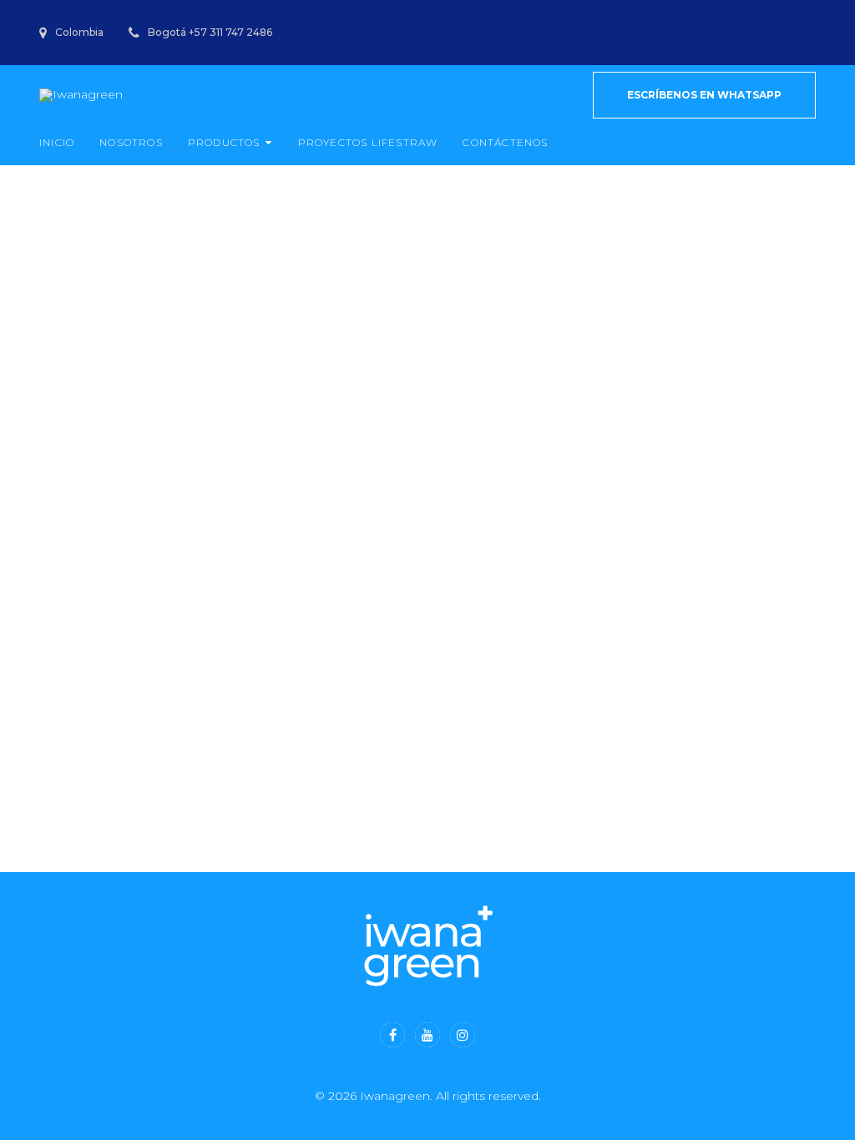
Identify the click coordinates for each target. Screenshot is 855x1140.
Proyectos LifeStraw (368, 142)
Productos (224, 142)
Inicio (56, 142)
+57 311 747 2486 (230, 32)
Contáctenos (505, 142)
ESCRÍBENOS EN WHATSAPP (704, 94)
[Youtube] (427, 1034)
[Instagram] (462, 1034)
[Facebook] (392, 1034)
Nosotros (131, 142)
